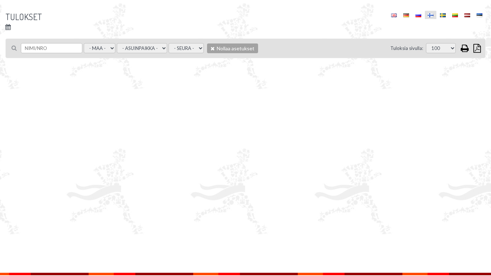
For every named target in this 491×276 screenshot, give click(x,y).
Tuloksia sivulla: (406, 48)
